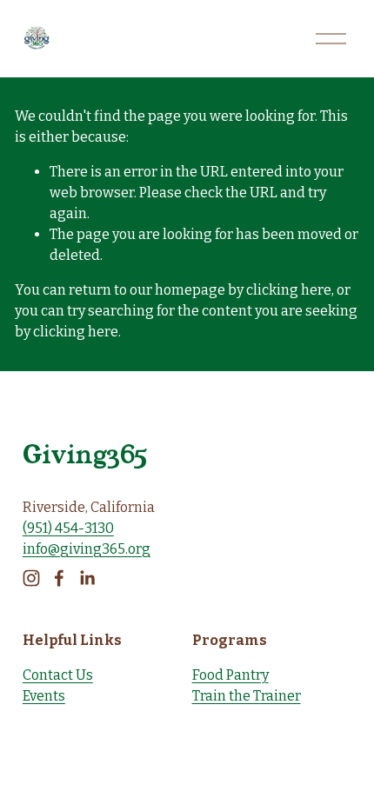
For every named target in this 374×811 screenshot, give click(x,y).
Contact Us (58, 675)
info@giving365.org (86, 549)
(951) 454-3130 (68, 528)
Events (44, 696)
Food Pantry (230, 675)
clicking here (288, 290)
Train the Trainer (246, 696)
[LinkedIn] (87, 578)
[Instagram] (31, 578)
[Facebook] (59, 578)
